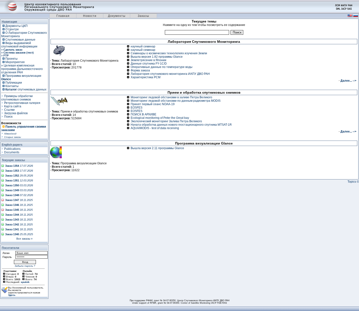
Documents (11, 152)
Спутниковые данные (20, 39)
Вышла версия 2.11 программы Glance (157, 148)
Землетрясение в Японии (148, 60)
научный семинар (143, 46)
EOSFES (136, 107)
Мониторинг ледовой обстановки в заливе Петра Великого (171, 97)
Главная (63, 16)
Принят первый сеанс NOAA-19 (153, 104)
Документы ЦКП (16, 26)
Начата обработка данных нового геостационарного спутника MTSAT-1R (181, 124)
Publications (12, 149)
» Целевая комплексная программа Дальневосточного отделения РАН (22, 69)
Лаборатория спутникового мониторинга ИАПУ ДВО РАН (170, 74)
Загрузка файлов (16, 113)
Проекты (11, 58)
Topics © (353, 181)
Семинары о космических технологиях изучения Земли (169, 53)
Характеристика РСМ (145, 77)
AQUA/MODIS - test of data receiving (155, 128)
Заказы (143, 16)
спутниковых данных (25, 89)
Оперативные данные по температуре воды (161, 67)
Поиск (8, 116)
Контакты (12, 86)
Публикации (13, 82)
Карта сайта (12, 106)
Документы (117, 16)
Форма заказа (140, 70)
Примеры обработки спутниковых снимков (17, 97)
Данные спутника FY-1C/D (149, 63)
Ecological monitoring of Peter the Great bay (160, 118)
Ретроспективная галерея (22, 103)
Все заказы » (24, 238)
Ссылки (9, 109)
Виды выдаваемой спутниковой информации (19, 44)
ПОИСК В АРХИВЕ (143, 114)
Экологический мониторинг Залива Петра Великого (166, 121)
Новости (89, 16)
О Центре (12, 29)
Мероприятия (15, 62)
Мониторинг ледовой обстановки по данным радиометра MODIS (176, 100)
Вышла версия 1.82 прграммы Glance (157, 56)
